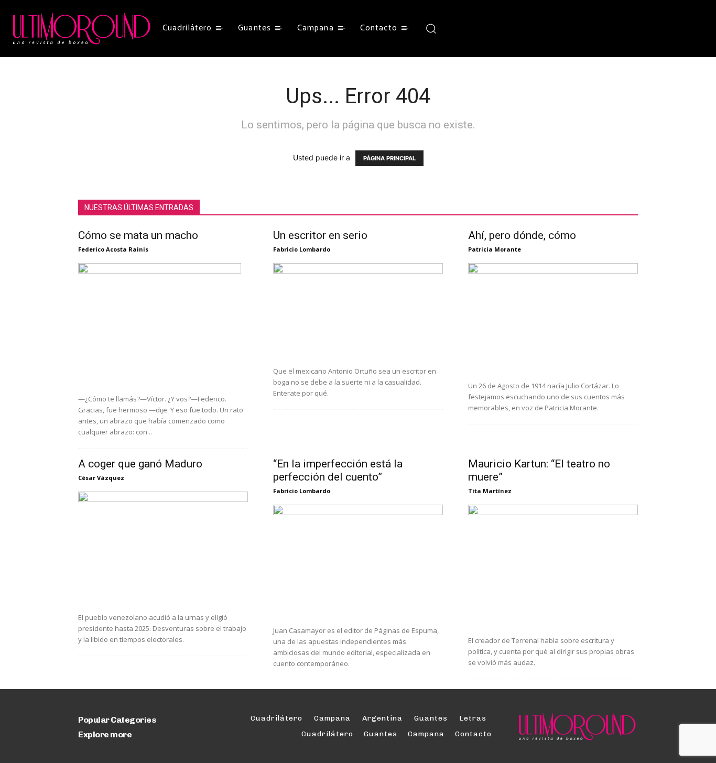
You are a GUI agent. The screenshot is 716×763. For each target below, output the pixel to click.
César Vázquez (101, 478)
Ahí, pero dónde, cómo (522, 235)
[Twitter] (478, 28)
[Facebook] (459, 28)
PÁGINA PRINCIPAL (389, 158)
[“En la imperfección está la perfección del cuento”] (358, 561)
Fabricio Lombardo (301, 249)
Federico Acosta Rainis (113, 249)
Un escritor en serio (320, 235)
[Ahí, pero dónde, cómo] (553, 318)
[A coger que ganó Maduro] (163, 548)
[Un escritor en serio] (358, 310)
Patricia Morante (494, 249)
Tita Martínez (490, 491)
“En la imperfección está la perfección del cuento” (338, 470)
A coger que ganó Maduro (140, 463)
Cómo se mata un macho (138, 235)
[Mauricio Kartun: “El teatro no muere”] (553, 566)
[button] (430, 28)
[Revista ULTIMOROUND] (81, 28)
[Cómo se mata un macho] (163, 324)
